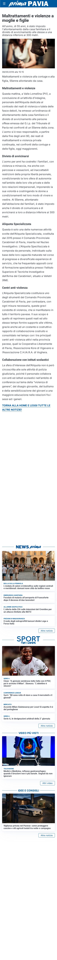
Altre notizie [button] (47, 630)
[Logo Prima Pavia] (28, 4)
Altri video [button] (47, 783)
